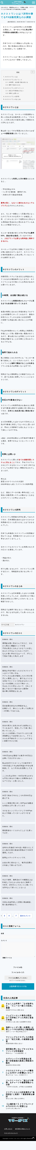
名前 (2, 933)
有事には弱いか (14, 93)
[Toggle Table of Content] (31, 72)
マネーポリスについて (11, 1133)
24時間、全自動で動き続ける (18, 82)
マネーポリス (4, 7)
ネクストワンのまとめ (13, 99)
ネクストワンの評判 (12, 96)
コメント (4, 940)
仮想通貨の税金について (22, 1129)
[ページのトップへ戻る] (33, 1138)
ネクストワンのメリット (13, 79)
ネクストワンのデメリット (14, 88)
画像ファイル (7, 958)
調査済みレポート (14, 7)
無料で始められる (14, 85)
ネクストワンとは (11, 77)
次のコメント (25, 915)
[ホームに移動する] (18, 3)
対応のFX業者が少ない (16, 91)
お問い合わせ (8, 1129)
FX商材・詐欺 (24, 7)
